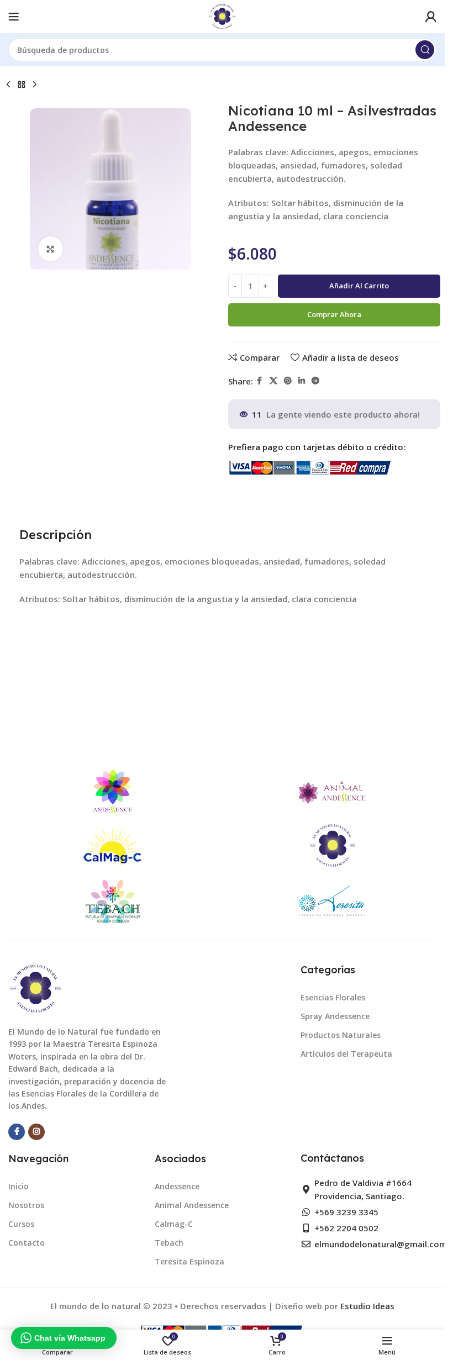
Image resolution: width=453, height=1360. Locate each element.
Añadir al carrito (359, 286)
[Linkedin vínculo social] (301, 380)
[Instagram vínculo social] (36, 1132)
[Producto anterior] (8, 85)
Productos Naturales (341, 1035)
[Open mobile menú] (14, 17)
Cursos (21, 1224)
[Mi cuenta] (431, 17)
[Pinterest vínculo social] (288, 380)
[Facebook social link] (259, 380)
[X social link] (273, 380)
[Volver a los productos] (21, 85)
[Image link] (36, 987)
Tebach (169, 1242)
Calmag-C (174, 1224)
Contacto (26, 1242)
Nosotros (26, 1205)
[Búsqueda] (424, 49)
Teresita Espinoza (189, 1261)
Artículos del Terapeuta (346, 1053)
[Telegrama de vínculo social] (315, 380)
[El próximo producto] (34, 85)
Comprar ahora (334, 314)
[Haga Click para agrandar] (50, 248)
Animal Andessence (192, 1205)
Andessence (177, 1186)
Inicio (18, 1186)
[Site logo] (222, 15)
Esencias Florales (333, 997)
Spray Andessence (335, 1016)
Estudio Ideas (367, 1305)
